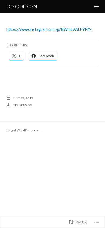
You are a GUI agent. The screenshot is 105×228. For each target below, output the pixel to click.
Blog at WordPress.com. (23, 130)
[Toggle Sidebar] (96, 6)
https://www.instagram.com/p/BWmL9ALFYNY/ (49, 29)
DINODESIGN (21, 6)
